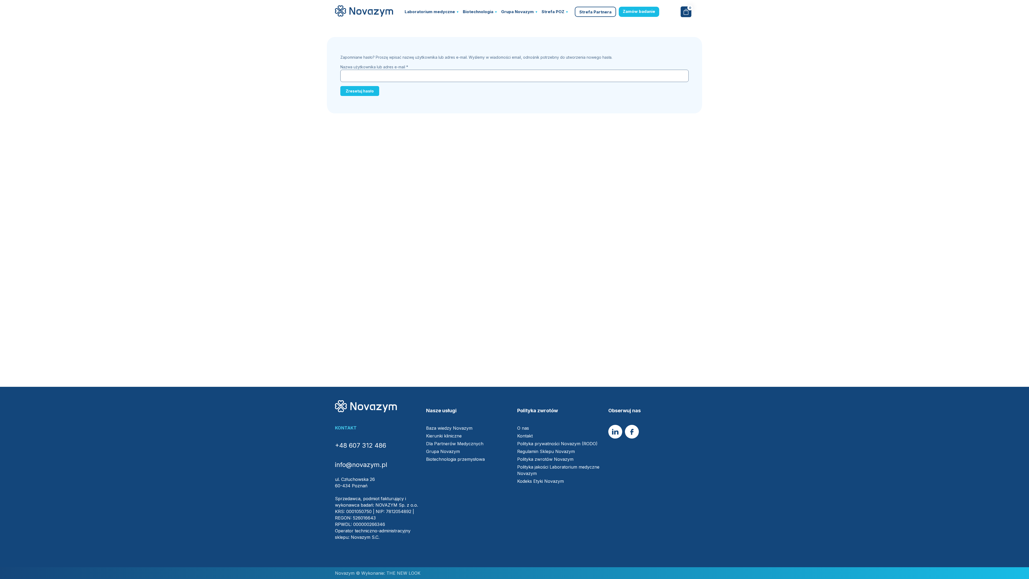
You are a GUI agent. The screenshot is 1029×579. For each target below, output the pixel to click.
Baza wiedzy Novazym (449, 428)
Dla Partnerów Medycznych (454, 443)
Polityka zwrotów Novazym (545, 459)
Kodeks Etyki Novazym (540, 481)
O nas (523, 428)
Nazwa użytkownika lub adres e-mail (374, 67)
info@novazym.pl (361, 465)
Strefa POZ (553, 11)
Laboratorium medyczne (430, 11)
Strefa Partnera (595, 11)
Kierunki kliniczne (444, 436)
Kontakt (525, 436)
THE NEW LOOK (402, 573)
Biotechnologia (478, 11)
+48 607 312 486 (360, 445)
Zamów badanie (639, 11)
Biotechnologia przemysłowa (455, 459)
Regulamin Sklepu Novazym (546, 451)
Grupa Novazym (517, 11)
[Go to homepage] (364, 15)
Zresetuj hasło (360, 91)
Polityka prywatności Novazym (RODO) (557, 443)
